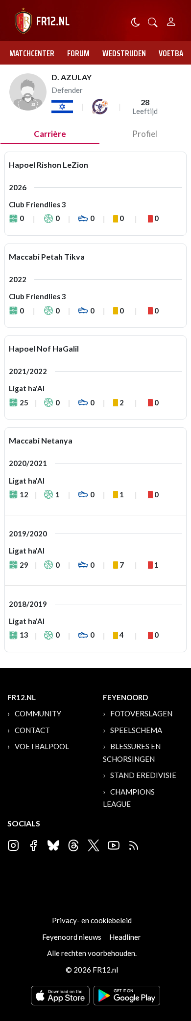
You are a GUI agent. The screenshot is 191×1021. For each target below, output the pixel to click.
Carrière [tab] (50, 134)
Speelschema (136, 730)
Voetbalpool (42, 746)
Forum (78, 53)
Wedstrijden (124, 53)
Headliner (125, 936)
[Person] (171, 20)
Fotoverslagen (141, 713)
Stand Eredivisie (143, 775)
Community (38, 713)
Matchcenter (31, 53)
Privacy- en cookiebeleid (92, 920)
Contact (32, 730)
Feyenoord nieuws (71, 936)
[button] (153, 21)
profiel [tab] (144, 134)
